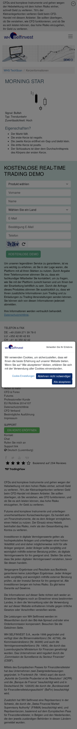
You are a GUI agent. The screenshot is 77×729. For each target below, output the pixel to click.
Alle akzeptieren (62, 382)
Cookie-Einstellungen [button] (23, 376)
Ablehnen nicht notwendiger (54, 376)
